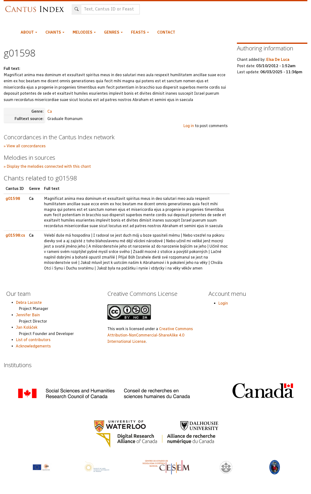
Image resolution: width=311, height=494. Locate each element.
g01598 (13, 198)
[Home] (36, 6)
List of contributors (33, 339)
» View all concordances (25, 146)
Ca (49, 111)
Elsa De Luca (277, 59)
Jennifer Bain (28, 315)
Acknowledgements (33, 346)
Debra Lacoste (29, 302)
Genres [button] (112, 32)
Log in (188, 125)
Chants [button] (53, 32)
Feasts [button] (139, 32)
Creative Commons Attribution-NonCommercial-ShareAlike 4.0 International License (150, 335)
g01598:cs (15, 235)
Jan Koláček (26, 327)
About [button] (28, 32)
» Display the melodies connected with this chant (47, 166)
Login (223, 303)
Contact (166, 32)
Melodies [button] (83, 32)
